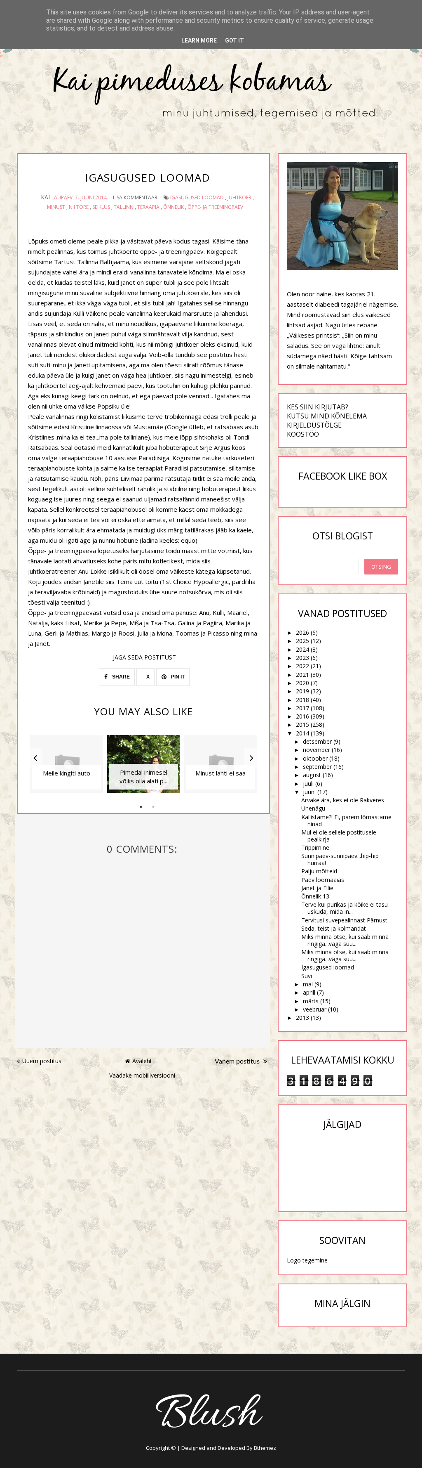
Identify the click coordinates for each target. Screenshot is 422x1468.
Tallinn (124, 206)
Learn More (199, 40)
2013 (302, 1017)
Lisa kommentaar (135, 197)
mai (308, 984)
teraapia (148, 206)
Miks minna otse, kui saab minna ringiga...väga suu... (345, 940)
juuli (308, 783)
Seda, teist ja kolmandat (333, 928)
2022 (302, 666)
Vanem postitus (238, 1061)
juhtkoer (239, 197)
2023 (302, 658)
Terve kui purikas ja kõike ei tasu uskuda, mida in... (344, 908)
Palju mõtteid (319, 871)
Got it (234, 40)
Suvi (306, 976)
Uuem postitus (41, 1061)
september (317, 767)
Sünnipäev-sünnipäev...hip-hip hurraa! (340, 859)
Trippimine (315, 847)
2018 (302, 700)
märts (311, 1001)
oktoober (315, 758)
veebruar (314, 1009)
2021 (302, 674)
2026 (302, 632)
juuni (309, 792)
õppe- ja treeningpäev (215, 206)
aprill (309, 992)
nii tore (79, 206)
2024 (302, 649)
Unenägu (313, 808)
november (316, 750)
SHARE (120, 677)
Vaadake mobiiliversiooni (142, 1075)
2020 (302, 683)
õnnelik (173, 206)
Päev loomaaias (322, 880)
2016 (302, 716)
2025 (302, 641)
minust (56, 206)
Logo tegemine (307, 1260)
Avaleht (142, 1061)
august (312, 775)
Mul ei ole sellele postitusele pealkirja (338, 835)
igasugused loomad (197, 197)
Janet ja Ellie (317, 888)
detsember (317, 741)
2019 (302, 691)
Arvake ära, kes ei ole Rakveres (342, 800)
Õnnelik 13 (315, 896)
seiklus (101, 206)
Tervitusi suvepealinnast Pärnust (344, 920)
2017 (302, 708)
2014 (302, 733)
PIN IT (177, 677)
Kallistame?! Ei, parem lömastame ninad (346, 820)
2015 (302, 724)
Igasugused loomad (327, 967)
